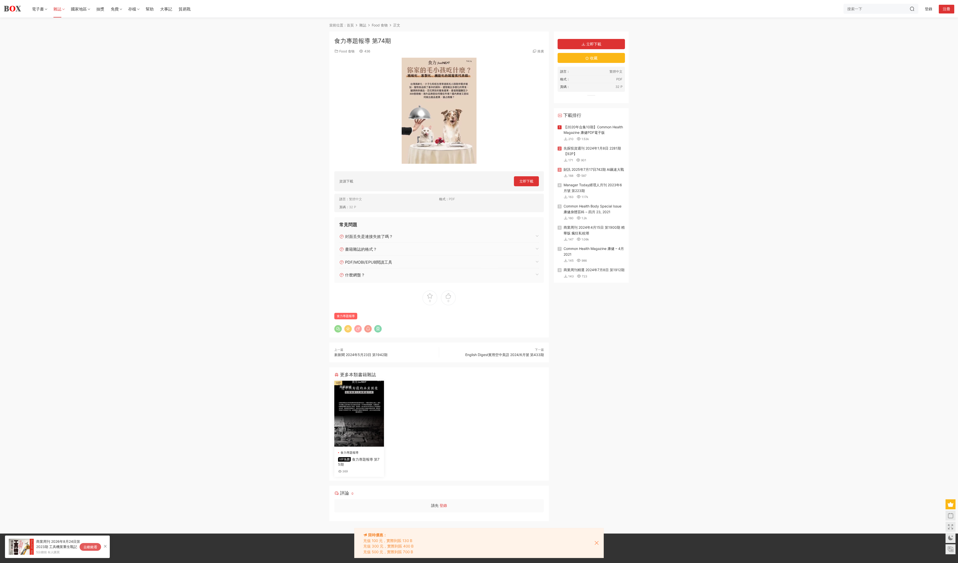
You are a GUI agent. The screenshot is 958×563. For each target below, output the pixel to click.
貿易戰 (185, 8)
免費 (115, 8)
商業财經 (346, 387)
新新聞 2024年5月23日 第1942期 (360, 355)
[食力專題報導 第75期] (359, 414)
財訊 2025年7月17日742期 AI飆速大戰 (594, 169)
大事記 (166, 8)
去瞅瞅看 (90, 547)
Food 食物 (347, 51)
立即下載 (526, 181)
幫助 (150, 8)
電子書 (38, 8)
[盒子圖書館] (12, 8)
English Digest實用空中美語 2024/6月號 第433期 (504, 355)
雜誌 (57, 8)
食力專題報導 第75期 (358, 461)
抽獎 (100, 8)
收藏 (593, 58)
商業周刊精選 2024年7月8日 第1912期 (594, 270)
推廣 (540, 51)
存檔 (132, 8)
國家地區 (79, 8)
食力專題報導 (346, 316)
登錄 (443, 505)
